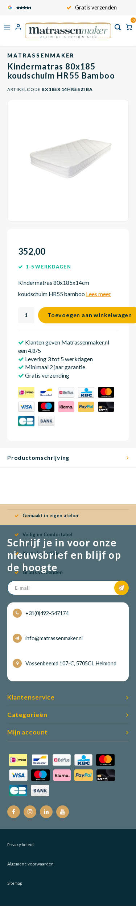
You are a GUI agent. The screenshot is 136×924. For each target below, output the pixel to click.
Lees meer (98, 294)
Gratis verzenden (96, 7)
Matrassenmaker (40, 55)
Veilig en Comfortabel (47, 534)
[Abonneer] (121, 588)
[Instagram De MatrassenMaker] (30, 811)
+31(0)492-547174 (47, 613)
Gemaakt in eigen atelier (50, 515)
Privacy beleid (20, 844)
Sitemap (14, 883)
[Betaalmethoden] (68, 408)
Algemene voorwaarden (30, 863)
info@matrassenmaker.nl (54, 638)
